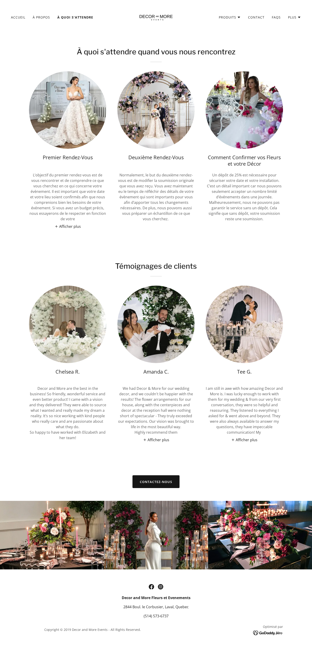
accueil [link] (18, 17)
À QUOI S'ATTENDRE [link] (75, 17)
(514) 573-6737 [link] (156, 616)
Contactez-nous (156, 482)
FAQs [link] (276, 17)
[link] (156, 16)
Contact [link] (256, 17)
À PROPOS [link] (41, 17)
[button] (230, 17)
